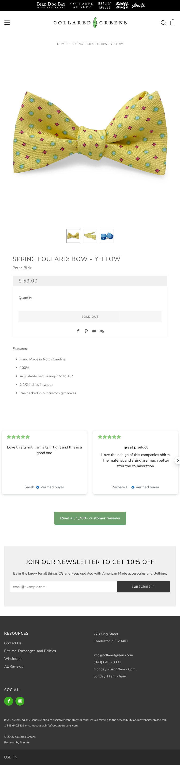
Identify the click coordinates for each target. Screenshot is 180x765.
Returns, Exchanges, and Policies (30, 651)
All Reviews (13, 666)
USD (7, 757)
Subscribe (141, 587)
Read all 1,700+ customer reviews (90, 518)
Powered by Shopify (17, 742)
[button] (73, 236)
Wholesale (12, 658)
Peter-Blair (22, 267)
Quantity (25, 297)
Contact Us (12, 643)
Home (61, 44)
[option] (90, 137)
